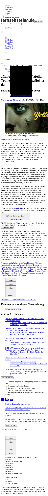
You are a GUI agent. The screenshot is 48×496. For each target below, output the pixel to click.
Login (7, 14)
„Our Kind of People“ (33, 269)
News (7, 6)
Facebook (8, 481)
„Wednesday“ (36, 235)
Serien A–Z (9, 46)
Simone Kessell (6, 253)
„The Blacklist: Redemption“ (18, 237)
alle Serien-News (7, 377)
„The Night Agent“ (34, 251)
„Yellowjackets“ (12, 145)
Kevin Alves (36, 249)
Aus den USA (31, 300)
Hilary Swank (30, 257)
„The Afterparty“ (7, 255)
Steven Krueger (28, 247)
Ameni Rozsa (41, 271)
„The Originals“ (7, 233)
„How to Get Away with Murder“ (23, 271)
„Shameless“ (12, 245)
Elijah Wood (39, 253)
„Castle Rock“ (13, 235)
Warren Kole (13, 249)
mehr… (8, 28)
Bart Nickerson (38, 231)
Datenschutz (9, 471)
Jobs (6, 475)
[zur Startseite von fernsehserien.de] (11, 17)
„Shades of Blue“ (25, 249)
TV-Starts (8, 12)
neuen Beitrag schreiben (14, 309)
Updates (8, 459)
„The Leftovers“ (29, 241)
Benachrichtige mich (15, 219)
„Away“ (39, 257)
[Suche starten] (2, 32)
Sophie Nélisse (16, 239)
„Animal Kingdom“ (19, 267)
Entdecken (9, 8)
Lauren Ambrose (35, 237)
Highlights (7, 399)
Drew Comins (42, 267)
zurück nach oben (11, 483)
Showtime (22, 300)
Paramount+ (5, 300)
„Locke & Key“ (7, 251)
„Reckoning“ (17, 253)
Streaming (9, 10)
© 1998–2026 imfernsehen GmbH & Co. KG (21, 457)
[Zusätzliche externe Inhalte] (2, 165)
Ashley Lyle (25, 231)
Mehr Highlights (11, 425)
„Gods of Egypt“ (37, 245)
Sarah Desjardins (20, 251)
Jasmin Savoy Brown (15, 241)
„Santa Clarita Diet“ (15, 247)
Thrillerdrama (14, 300)
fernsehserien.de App (19, 429)
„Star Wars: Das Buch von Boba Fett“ (21, 243)
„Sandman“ (5, 273)
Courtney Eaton (24, 245)
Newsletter (9, 463)
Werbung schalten (11, 477)
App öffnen (38, 21)
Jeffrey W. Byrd (19, 269)
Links (7, 479)
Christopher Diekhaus (11, 100)
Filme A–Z (9, 48)
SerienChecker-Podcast (13, 461)
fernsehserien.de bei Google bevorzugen (15, 139)
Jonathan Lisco (6, 267)
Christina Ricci (25, 235)
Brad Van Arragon (20, 273)
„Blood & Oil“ (6, 269)
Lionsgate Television (34, 263)
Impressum (9, 469)
